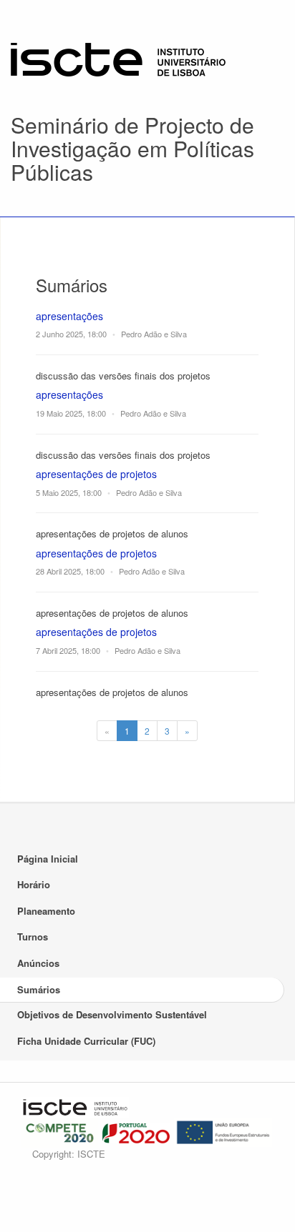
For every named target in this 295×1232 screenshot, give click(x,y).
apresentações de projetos (96, 474)
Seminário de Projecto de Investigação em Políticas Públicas (132, 148)
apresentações (69, 316)
